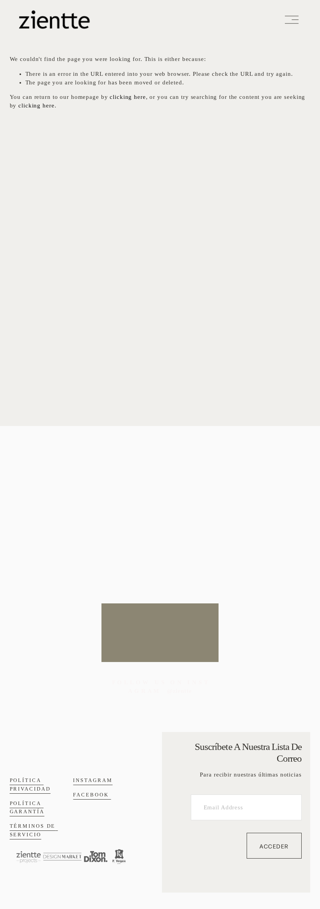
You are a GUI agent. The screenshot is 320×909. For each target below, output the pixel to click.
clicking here (128, 97)
